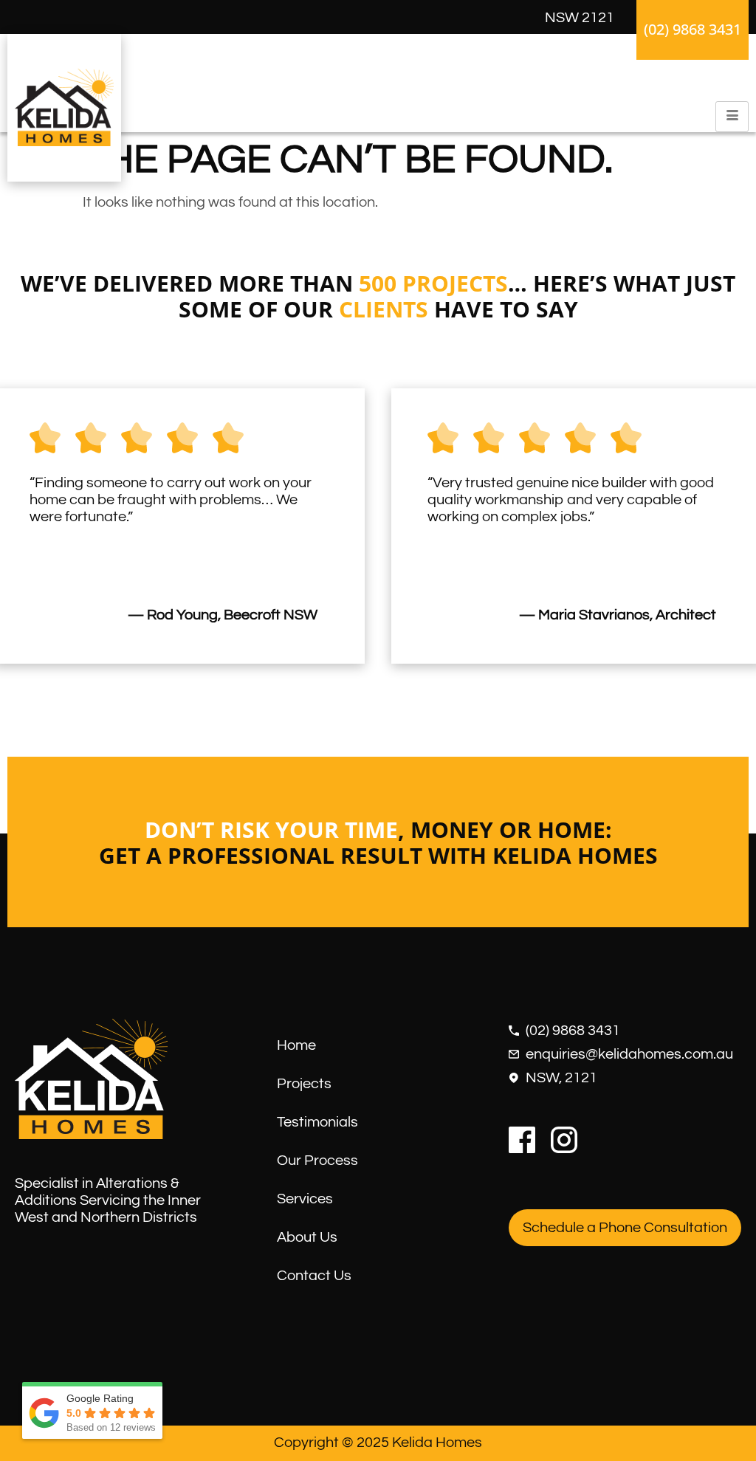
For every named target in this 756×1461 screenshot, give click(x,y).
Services (305, 1199)
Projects (304, 1083)
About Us (307, 1237)
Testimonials (317, 1122)
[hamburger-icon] (732, 116)
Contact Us (314, 1275)
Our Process (317, 1160)
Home (296, 1045)
